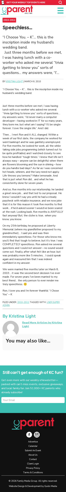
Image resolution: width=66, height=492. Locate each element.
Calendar (33, 446)
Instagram (37, 435)
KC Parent (17, 10)
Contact (33, 459)
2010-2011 (9, 20)
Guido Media (50, 486)
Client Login (33, 463)
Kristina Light (22, 316)
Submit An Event (33, 450)
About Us (33, 454)
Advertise (33, 441)
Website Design (17, 486)
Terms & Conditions (33, 472)
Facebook (29, 435)
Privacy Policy (33, 468)
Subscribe (14, 406)
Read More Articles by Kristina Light (42, 324)
